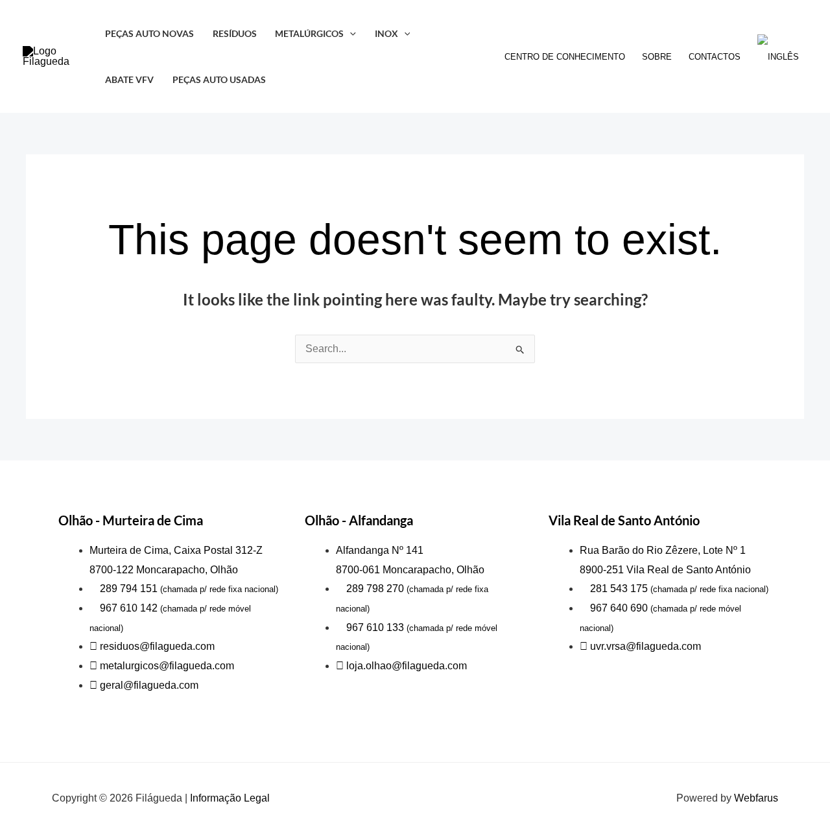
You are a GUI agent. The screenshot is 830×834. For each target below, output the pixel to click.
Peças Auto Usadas (219, 79)
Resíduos (235, 33)
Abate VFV (129, 79)
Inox (386, 33)
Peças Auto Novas (149, 33)
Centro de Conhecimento (564, 57)
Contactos (715, 57)
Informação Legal (230, 798)
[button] (350, 33)
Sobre (657, 57)
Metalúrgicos (309, 33)
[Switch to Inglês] (778, 57)
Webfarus (756, 798)
